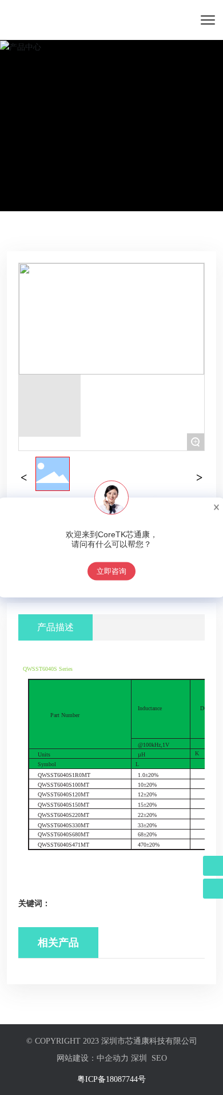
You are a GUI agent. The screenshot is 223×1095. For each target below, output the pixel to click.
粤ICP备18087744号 (111, 1079)
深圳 (139, 1058)
